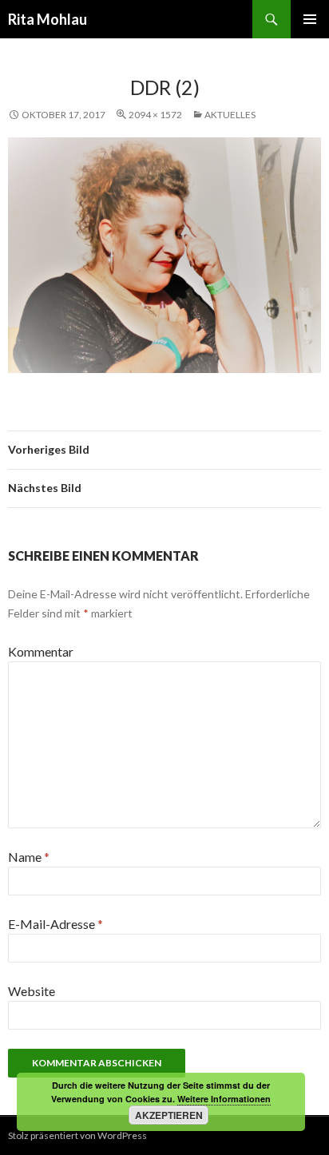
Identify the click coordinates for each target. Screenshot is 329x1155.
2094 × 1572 (155, 115)
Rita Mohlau (47, 19)
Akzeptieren (169, 1115)
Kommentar (40, 651)
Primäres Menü (310, 19)
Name (29, 856)
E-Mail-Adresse (55, 923)
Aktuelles (230, 115)
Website (31, 990)
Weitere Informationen (224, 1099)
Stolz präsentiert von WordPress (77, 1135)
